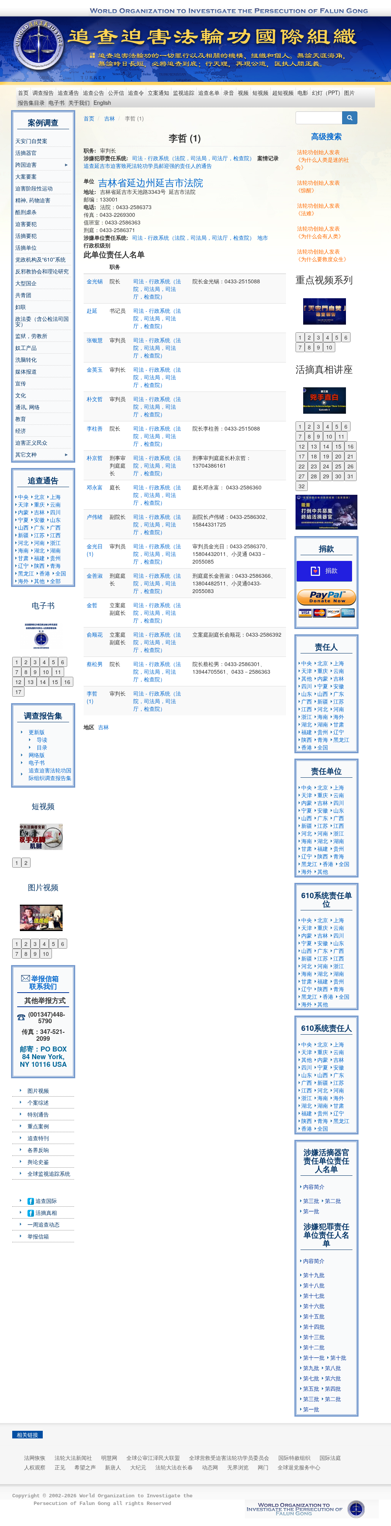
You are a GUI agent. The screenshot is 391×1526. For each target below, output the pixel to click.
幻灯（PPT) (326, 92)
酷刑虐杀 (26, 212)
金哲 (92, 605)
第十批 (338, 1357)
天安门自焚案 (31, 141)
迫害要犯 (26, 224)
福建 (39, 558)
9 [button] (35, 672)
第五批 (311, 1388)
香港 (44, 573)
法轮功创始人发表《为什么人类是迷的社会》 (322, 159)
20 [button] (338, 456)
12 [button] (18, 682)
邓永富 (95, 487)
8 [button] (25, 672)
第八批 (333, 1368)
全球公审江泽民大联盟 (153, 1457)
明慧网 (109, 1457)
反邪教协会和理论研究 (42, 271)
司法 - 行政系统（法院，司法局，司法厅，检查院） (193, 158)
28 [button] (314, 476)
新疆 (23, 535)
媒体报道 (26, 371)
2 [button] (25, 662)
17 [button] (18, 692)
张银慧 (95, 340)
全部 (55, 581)
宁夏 (23, 519)
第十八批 (314, 1285)
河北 (23, 542)
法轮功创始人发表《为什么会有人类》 (320, 232)
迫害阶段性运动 (34, 188)
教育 (20, 419)
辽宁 (23, 565)
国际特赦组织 (294, 1457)
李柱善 (95, 428)
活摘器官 (26, 152)
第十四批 (314, 1326)
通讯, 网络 (27, 407)
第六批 (333, 1378)
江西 (55, 535)
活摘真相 (45, 1212)
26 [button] (350, 466)
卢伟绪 (95, 516)
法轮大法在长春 (174, 1467)
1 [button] (16, 662)
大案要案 (26, 176)
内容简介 (314, 1186)
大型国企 (26, 283)
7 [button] (16, 672)
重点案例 (38, 1126)
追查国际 (45, 1200)
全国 (60, 573)
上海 (55, 497)
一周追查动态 (43, 1224)
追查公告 (93, 92)
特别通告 (38, 1114)
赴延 (92, 310)
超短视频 (283, 92)
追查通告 (68, 92)
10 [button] (46, 672)
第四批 (333, 1388)
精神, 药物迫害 (32, 200)
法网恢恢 (34, 1457)
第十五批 (314, 1316)
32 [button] (302, 486)
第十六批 (314, 1306)
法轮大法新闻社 (73, 1457)
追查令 (136, 92)
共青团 (23, 295)
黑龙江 (26, 573)
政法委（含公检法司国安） (42, 321)
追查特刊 (38, 1138)
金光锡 (95, 281)
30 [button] (338, 476)
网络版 (37, 755)
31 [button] (350, 476)
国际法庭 (330, 1457)
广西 (55, 527)
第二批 (333, 1200)
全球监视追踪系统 (48, 1173)
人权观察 (34, 1467)
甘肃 (23, 558)
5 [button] (53, 662)
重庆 (39, 504)
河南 (39, 542)
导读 (42, 739)
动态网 (210, 1467)
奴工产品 (26, 347)
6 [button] (62, 662)
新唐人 (113, 1467)
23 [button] (314, 466)
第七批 (311, 1378)
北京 (39, 497)
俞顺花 (95, 634)
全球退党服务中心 (299, 1467)
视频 (243, 92)
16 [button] (67, 682)
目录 (42, 747)
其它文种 (26, 455)
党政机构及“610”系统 (40, 259)
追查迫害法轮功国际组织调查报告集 (50, 774)
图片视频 (38, 1090)
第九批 (311, 1368)
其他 (39, 581)
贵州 (55, 558)
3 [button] (35, 662)
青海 (55, 565)
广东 (39, 527)
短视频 (260, 92)
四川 (55, 512)
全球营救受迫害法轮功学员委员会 (229, 1457)
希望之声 (85, 1467)
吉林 (39, 512)
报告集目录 (31, 102)
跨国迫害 (26, 166)
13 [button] (30, 682)
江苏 (39, 535)
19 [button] (326, 456)
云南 (55, 504)
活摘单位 (26, 247)
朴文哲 (95, 399)
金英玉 (95, 369)
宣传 (20, 383)
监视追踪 (183, 92)
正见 (60, 1467)
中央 (23, 497)
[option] (43, 631)
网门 (263, 1467)
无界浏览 (238, 1467)
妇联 (20, 306)
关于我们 (79, 102)
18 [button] (314, 456)
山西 (23, 527)
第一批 (311, 1211)
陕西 (39, 565)
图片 (349, 92)
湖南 (55, 550)
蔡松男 (95, 664)
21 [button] (350, 456)
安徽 (39, 519)
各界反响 (38, 1150)
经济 (20, 430)
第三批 (311, 1200)
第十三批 (314, 1337)
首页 (23, 92)
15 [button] (55, 682)
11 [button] (58, 672)
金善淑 (95, 575)
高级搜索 (326, 135)
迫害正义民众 (31, 442)
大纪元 (138, 1467)
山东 (55, 519)
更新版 (37, 732)
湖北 (39, 550)
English (102, 102)
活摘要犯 (26, 235)
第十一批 (314, 1357)
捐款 (331, 570)
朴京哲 (95, 458)
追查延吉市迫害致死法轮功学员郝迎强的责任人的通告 (148, 165)
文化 (20, 395)
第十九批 (314, 1275)
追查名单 (209, 92)
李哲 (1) (92, 697)
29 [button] (326, 476)
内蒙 (23, 512)
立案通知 (158, 92)
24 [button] (326, 466)
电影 (302, 92)
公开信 (116, 92)
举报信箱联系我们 (43, 982)
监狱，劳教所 (31, 336)
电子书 (56, 102)
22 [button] (302, 466)
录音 (228, 92)
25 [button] (338, 466)
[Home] (39, 45)
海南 (23, 550)
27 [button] (302, 476)
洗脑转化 (26, 359)
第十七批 (314, 1295)
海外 (23, 581)
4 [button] (44, 662)
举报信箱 (38, 1236)
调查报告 (43, 92)
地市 (262, 237)
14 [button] (43, 682)
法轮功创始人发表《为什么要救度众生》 (322, 255)
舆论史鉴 (38, 1161)
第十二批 (314, 1347)
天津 (23, 504)
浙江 (55, 542)
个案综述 (38, 1102)
